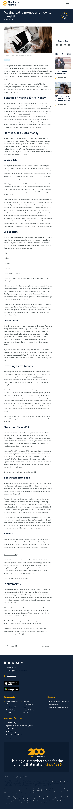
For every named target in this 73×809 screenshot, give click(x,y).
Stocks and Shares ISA (12, 702)
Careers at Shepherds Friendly (59, 708)
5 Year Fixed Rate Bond (28, 706)
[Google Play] (36, 689)
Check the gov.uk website (38, 312)
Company (51, 697)
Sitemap (8, 738)
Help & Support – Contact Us (59, 701)
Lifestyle (7, 59)
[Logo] (11, 4)
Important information (13, 718)
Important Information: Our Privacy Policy (19, 726)
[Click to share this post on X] (61, 44)
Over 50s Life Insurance (10, 711)
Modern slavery (11, 732)
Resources (6, 55)
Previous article (12, 646)
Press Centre (53, 705)
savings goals (30, 111)
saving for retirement (16, 124)
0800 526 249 (10, 668)
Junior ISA (19, 544)
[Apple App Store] (36, 683)
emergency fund (24, 114)
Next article (45, 646)
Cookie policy (10, 729)
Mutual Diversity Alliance (14, 735)
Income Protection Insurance (29, 711)
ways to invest (37, 377)
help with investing (18, 84)
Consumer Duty (11, 723)
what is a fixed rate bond (27, 483)
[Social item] (5, 662)
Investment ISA (23, 451)
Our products (9, 697)
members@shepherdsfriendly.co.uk (16, 671)
